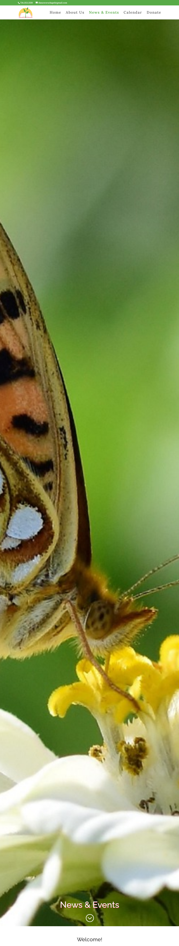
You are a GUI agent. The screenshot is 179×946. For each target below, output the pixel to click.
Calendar (133, 13)
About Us (75, 13)
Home (55, 13)
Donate (154, 13)
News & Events (104, 13)
